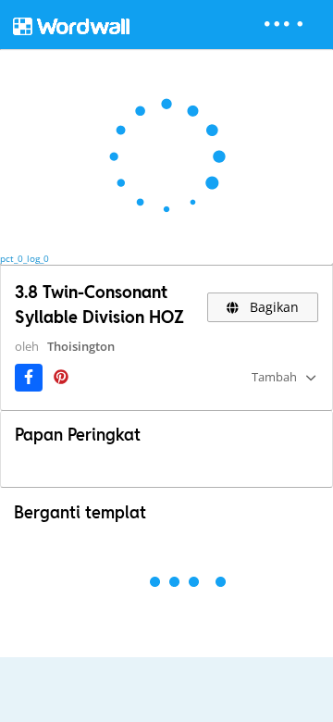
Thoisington (81, 346)
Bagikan (272, 307)
